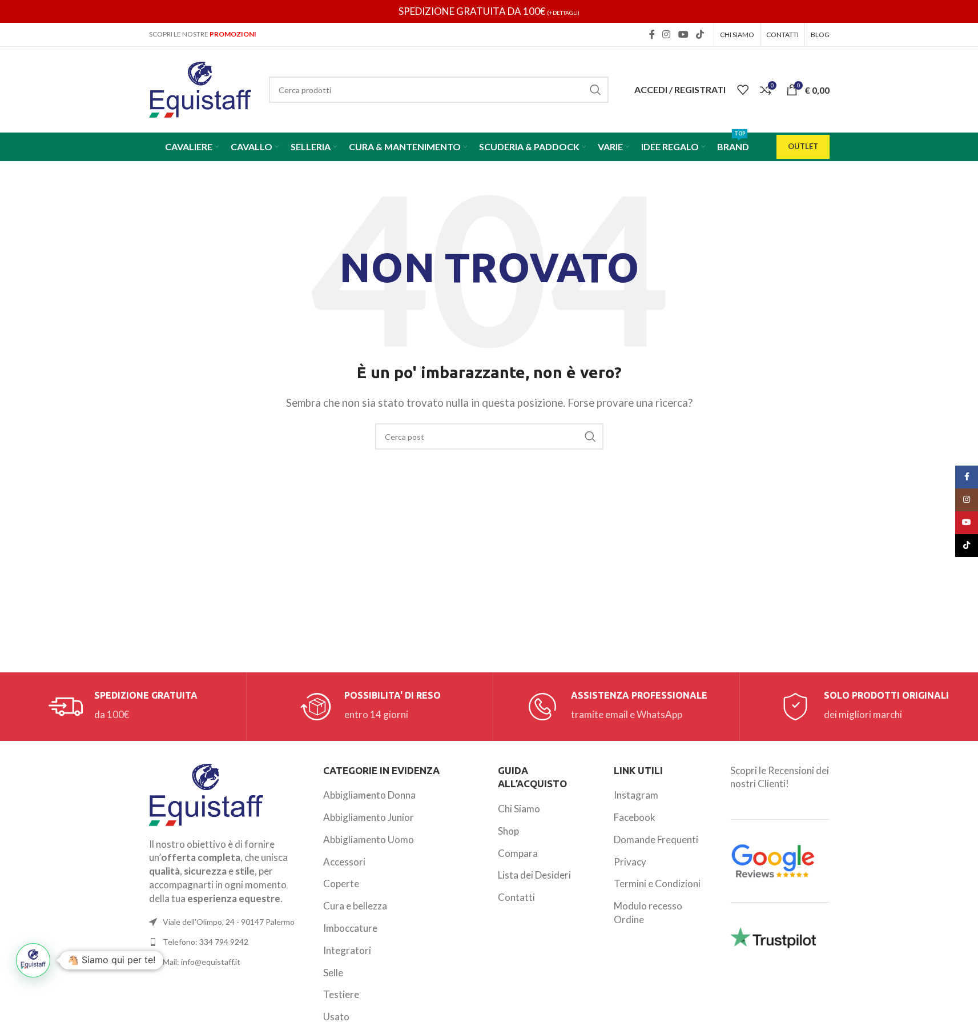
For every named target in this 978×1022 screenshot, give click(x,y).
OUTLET (803, 146)
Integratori (347, 950)
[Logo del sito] (200, 88)
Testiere (341, 994)
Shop (508, 831)
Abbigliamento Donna (369, 795)
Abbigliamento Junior (368, 817)
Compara (518, 853)
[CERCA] (595, 90)
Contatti (516, 897)
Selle (333, 973)
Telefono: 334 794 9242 (205, 942)
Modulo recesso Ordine (648, 912)
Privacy (630, 862)
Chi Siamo (519, 809)
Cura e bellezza (355, 906)
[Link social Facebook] (652, 34)
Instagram (636, 795)
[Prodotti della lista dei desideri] (742, 89)
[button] (33, 960)
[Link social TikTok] (699, 34)
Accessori (344, 862)
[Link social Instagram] (666, 34)
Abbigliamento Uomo (368, 839)
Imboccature (350, 928)
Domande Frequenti (656, 839)
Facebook (634, 817)
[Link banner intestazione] (489, 11)
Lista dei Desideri (534, 875)
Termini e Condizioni (657, 883)
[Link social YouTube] (683, 34)
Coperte (341, 883)
